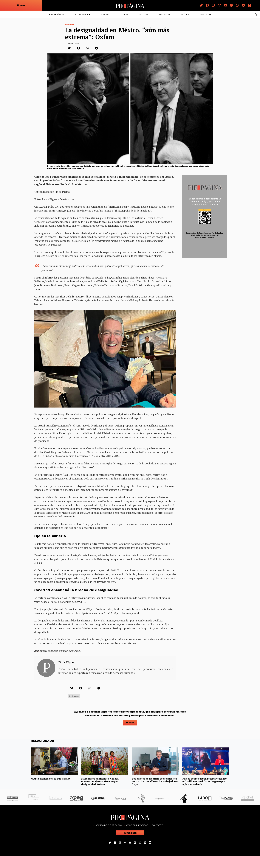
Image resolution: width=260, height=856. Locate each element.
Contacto (157, 825)
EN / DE (184, 14)
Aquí (37, 650)
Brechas (69, 24)
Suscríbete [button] (130, 833)
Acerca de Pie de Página (109, 825)
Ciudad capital (82, 14)
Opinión (104, 14)
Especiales (205, 14)
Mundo (124, 14)
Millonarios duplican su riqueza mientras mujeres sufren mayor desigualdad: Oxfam (100, 781)
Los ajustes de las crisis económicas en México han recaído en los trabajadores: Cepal (155, 781)
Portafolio (164, 14)
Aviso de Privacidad (137, 825)
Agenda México (56, 14)
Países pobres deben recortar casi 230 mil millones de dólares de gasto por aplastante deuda (204, 781)
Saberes (143, 14)
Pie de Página (66, 662)
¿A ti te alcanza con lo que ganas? (50, 778)
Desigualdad (74, 696)
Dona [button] (22, 5)
